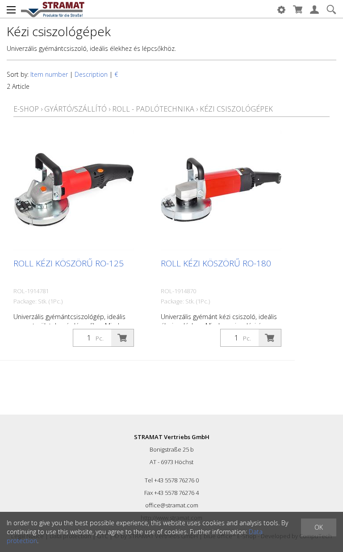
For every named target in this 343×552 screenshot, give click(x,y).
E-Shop (26, 109)
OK (318, 527)
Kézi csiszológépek (236, 109)
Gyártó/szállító (75, 109)
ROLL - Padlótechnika (153, 109)
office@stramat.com (171, 505)
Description (91, 74)
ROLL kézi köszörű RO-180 (216, 263)
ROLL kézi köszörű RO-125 (68, 263)
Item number (49, 74)
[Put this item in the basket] (122, 337)
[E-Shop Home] (52, 9)
